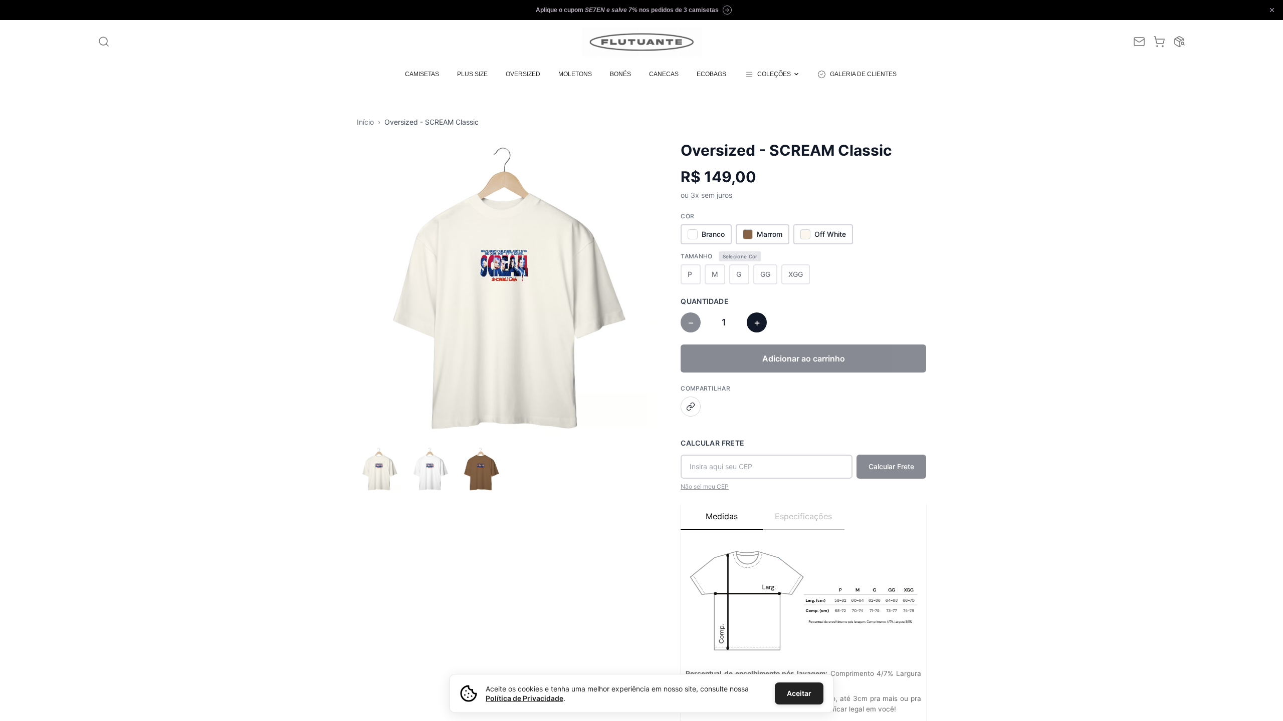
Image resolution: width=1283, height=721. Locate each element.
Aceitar (799, 693)
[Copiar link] (691, 407)
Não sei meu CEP (705, 486)
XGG (795, 274)
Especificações (803, 516)
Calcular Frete (712, 443)
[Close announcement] (1272, 10)
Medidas (722, 516)
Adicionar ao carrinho (803, 358)
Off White (830, 234)
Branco (713, 234)
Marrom (769, 234)
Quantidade (705, 301)
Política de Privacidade (524, 698)
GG (765, 274)
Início (365, 122)
